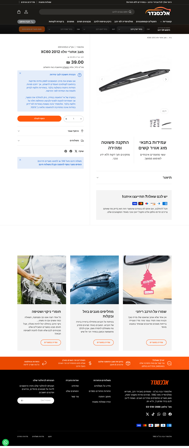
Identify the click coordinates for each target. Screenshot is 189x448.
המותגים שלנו (72, 391)
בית (170, 38)
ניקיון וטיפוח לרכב (102, 21)
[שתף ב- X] (76, 151)
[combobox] (87, 12)
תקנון (50, 436)
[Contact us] (5, 442)
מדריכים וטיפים (28, 2)
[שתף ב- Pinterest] (65, 151)
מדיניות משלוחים (38, 436)
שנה (78, 29)
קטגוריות (167, 21)
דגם (113, 29)
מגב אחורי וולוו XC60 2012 (156, 38)
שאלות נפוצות (45, 2)
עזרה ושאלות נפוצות (101, 402)
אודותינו (75, 386)
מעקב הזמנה (105, 396)
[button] (19, 12)
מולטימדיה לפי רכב (123, 21)
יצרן (148, 29)
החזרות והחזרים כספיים (100, 391)
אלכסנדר (80, 47)
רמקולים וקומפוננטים (146, 21)
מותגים (70, 21)
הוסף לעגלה (39, 118)
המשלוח (65, 67)
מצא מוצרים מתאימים (32, 29)
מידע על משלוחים (102, 386)
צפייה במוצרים (156, 342)
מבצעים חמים (84, 21)
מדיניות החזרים (22, 436)
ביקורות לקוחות (56, 21)
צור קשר (75, 396)
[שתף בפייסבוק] (70, 151)
